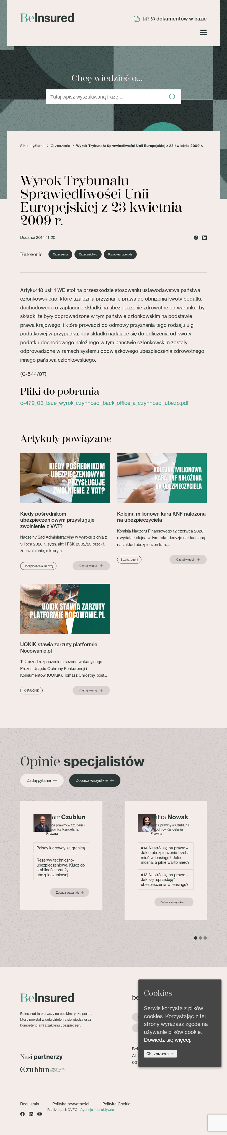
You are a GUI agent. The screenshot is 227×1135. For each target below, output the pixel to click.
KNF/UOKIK (31, 690)
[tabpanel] (61, 855)
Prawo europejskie (120, 254)
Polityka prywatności (70, 1104)
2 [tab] (200, 938)
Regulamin (29, 1104)
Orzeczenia (60, 146)
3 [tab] (205, 938)
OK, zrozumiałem (160, 1054)
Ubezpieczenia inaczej (38, 566)
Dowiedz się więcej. (167, 1039)
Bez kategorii (129, 559)
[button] (172, 97)
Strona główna (32, 146)
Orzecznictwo (88, 254)
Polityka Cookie (116, 1104)
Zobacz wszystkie (92, 780)
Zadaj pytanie (39, 780)
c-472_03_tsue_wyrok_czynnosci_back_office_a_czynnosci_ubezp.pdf (104, 403)
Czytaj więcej (88, 565)
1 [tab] (195, 938)
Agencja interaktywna (97, 1110)
